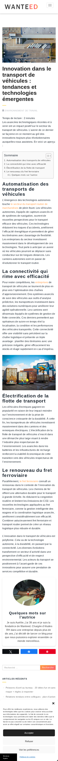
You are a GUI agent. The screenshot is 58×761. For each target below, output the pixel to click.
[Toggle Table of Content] (46, 155)
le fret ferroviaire (29, 481)
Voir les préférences (29, 749)
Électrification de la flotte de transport (25, 168)
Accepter (29, 733)
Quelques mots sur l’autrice (24, 175)
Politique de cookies (27, 757)
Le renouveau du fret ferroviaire (22, 171)
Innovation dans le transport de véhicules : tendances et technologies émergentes (26, 84)
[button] (53, 703)
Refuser (29, 741)
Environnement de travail (21, 110)
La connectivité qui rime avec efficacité (26, 164)
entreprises (41, 282)
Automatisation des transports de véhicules (28, 160)
